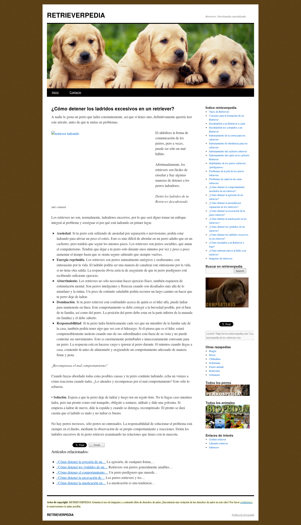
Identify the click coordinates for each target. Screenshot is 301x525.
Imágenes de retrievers (220, 258)
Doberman (214, 363)
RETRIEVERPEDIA (76, 15)
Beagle (212, 351)
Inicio (55, 92)
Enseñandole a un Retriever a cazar (227, 123)
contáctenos (246, 502)
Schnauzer (214, 374)
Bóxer (212, 355)
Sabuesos (214, 447)
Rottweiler (214, 370)
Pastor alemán (216, 367)
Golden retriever (217, 439)
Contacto (75, 92)
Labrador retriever (218, 443)
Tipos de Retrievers (219, 111)
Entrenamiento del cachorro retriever (228, 151)
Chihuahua (214, 359)
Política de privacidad (243, 514)
